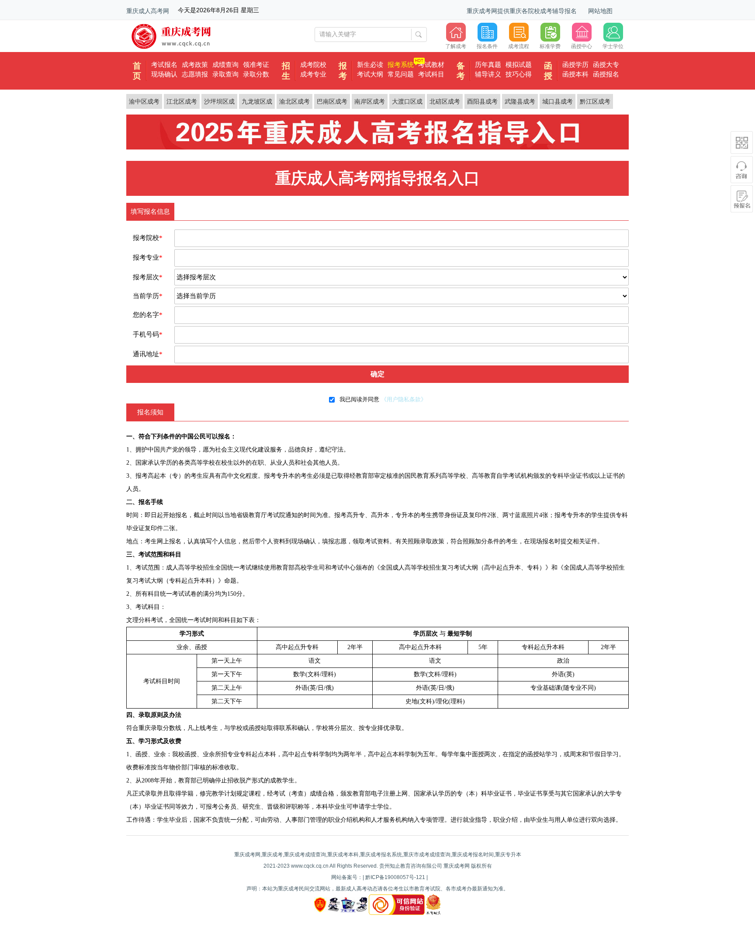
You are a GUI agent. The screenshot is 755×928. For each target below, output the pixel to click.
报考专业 (148, 257)
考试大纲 (370, 74)
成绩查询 (225, 64)
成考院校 (313, 64)
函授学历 (575, 64)
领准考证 (256, 64)
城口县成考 (557, 101)
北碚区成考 (444, 101)
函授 (548, 70)
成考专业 (313, 74)
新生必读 (370, 64)
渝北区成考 (294, 101)
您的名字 (148, 314)
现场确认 (164, 74)
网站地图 (600, 10)
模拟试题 (519, 64)
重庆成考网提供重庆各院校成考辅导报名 (522, 10)
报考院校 (148, 237)
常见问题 (401, 74)
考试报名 (164, 64)
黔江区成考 (595, 101)
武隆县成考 (520, 101)
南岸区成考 (369, 101)
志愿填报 (195, 74)
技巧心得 (519, 74)
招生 (286, 70)
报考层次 (148, 277)
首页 (137, 70)
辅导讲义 (488, 74)
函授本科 (575, 74)
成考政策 (195, 64)
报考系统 (401, 64)
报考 (343, 70)
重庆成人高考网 (147, 10)
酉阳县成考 (482, 101)
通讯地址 (148, 354)
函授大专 (606, 64)
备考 (461, 70)
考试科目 (431, 74)
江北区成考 (181, 101)
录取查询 (225, 74)
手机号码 (148, 334)
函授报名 (606, 74)
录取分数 (256, 74)
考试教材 (431, 64)
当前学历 (148, 295)
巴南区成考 (332, 101)
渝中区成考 (144, 101)
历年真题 (488, 64)
